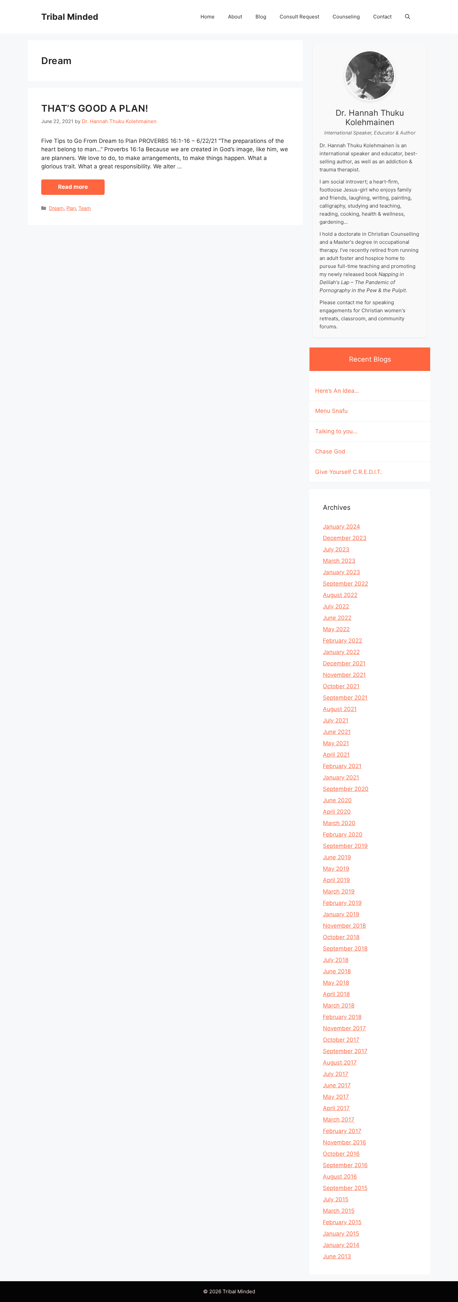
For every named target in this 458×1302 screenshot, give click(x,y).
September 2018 (345, 948)
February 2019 (342, 903)
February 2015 (342, 1222)
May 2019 (336, 868)
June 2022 (337, 617)
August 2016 (340, 1176)
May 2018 (336, 982)
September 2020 (345, 788)
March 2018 (338, 1005)
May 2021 (336, 743)
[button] (407, 17)
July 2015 (335, 1199)
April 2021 (336, 754)
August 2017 (340, 1062)
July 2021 (335, 720)
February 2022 (342, 640)
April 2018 (336, 994)
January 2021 (341, 777)
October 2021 (341, 686)
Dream (56, 208)
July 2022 (336, 606)
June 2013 (337, 1256)
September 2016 (345, 1165)
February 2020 (342, 834)
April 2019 (336, 880)
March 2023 (339, 560)
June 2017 (337, 1085)
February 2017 (342, 1131)
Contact (382, 16)
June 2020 (337, 800)
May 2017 (336, 1096)
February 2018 (342, 1017)
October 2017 (341, 1039)
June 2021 (337, 731)
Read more (73, 186)
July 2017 (335, 1074)
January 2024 (341, 526)
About (235, 16)
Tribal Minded (69, 17)
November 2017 (344, 1028)
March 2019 (339, 891)
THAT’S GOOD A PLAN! (95, 108)
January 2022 (341, 652)
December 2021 (344, 663)
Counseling (346, 16)
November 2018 (344, 925)
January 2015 (341, 1233)
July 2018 (335, 960)
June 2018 (337, 971)
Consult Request (299, 16)
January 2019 (341, 914)
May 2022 (336, 629)
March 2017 (338, 1119)
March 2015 (338, 1210)
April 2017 (336, 1108)
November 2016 (344, 1142)
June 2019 (337, 857)
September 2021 (345, 697)
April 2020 (337, 811)
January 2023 (341, 572)
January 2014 (341, 1245)
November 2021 (344, 674)
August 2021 (340, 709)
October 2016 (341, 1153)
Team (84, 208)
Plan (71, 208)
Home (208, 16)
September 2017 (345, 1051)
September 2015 (345, 1188)
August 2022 (340, 595)
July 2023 (336, 549)
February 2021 (342, 766)
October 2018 (341, 937)
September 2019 (345, 846)
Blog (260, 16)
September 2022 (345, 583)
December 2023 (344, 538)
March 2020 (339, 823)
